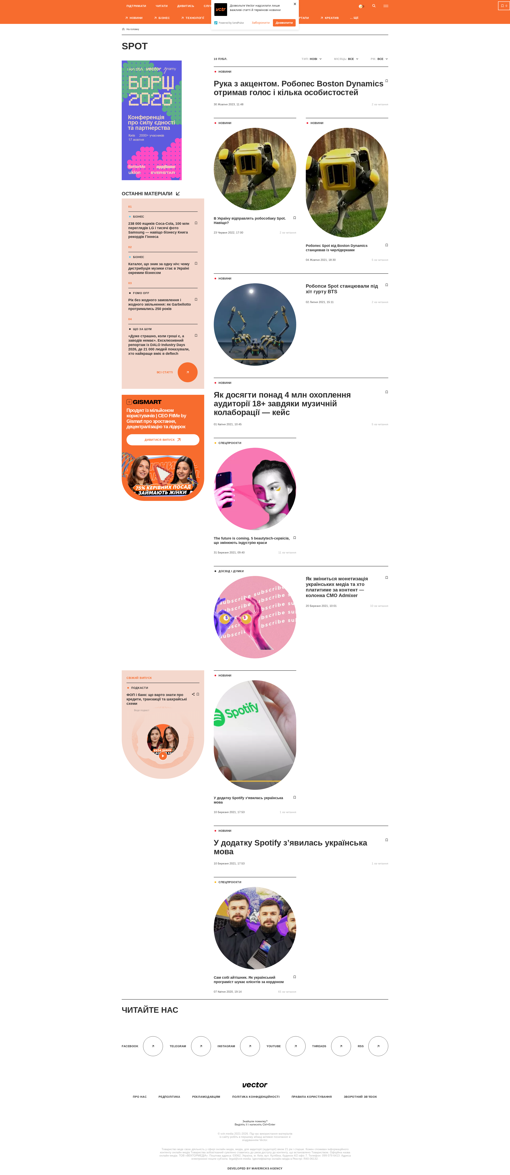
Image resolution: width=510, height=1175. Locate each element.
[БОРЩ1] (152, 121)
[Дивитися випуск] (163, 476)
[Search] (374, 6)
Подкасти (139, 687)
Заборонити (261, 22)
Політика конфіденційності (256, 1096)
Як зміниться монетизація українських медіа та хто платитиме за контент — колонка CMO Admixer (337, 587)
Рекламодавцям (206, 1096)
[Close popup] (499, 1070)
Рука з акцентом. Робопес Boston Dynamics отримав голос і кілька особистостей (298, 88)
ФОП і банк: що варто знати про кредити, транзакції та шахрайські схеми (157, 699)
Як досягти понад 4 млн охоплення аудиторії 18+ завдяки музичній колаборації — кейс (282, 403)
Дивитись (185, 6)
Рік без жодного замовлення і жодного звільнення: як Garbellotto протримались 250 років (159, 304)
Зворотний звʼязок (360, 1096)
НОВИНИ (225, 71)
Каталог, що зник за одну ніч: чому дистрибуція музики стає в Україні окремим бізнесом (158, 268)
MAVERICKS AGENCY (267, 1168)
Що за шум (142, 329)
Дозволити (284, 22)
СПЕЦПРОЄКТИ (230, 443)
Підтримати (136, 6)
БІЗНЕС (138, 216)
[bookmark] (196, 223)
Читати (162, 6)
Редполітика (169, 1096)
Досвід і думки (231, 571)
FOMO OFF (141, 293)
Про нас (140, 1096)
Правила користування (312, 1096)
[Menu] (385, 6)
